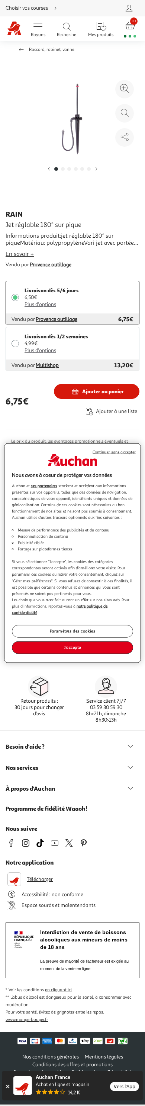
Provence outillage (50, 264)
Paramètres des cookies (73, 631)
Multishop (47, 365)
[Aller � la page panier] (130, 29)
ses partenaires (44, 485)
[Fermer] (7, 1086)
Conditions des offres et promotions (72, 1064)
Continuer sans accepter (114, 452)
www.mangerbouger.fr (27, 1019)
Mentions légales (104, 1057)
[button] (48, 169)
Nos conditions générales (50, 1057)
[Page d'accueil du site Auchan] (14, 29)
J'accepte (72, 647)
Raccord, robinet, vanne (51, 49)
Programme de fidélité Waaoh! (46, 808)
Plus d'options (40, 304)
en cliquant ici (58, 990)
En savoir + (20, 254)
